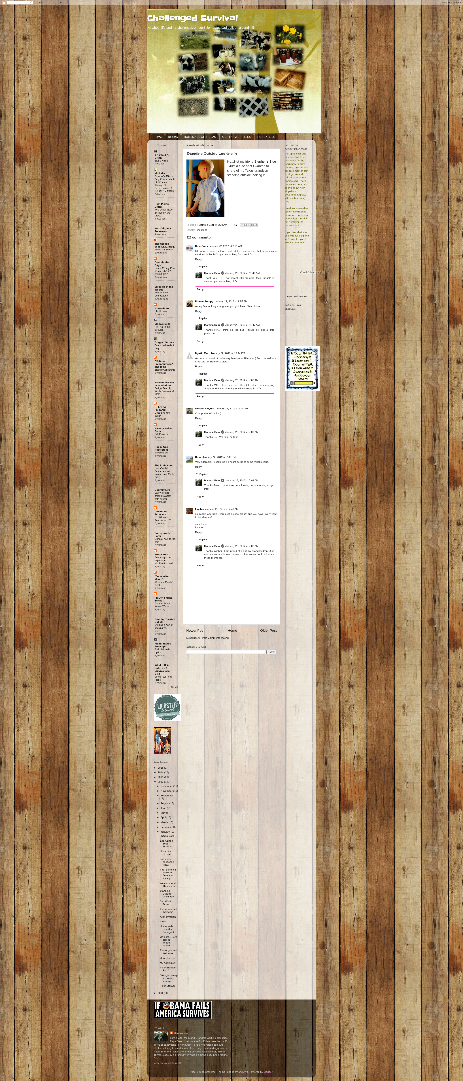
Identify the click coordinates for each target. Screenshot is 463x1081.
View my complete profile (168, 1063)
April (163, 817)
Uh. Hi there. (161, 311)
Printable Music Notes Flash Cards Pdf (164, 474)
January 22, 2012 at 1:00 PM (231, 408)
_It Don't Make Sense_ (163, 599)
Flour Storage (168, 986)
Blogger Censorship (165, 369)
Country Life (162, 490)
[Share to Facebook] (252, 225)
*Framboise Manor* (162, 578)
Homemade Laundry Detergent (167, 929)
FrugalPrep (161, 554)
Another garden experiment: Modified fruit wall (164, 560)
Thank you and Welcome (168, 910)
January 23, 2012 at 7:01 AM (241, 480)
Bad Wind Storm (165, 903)
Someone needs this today (167, 862)
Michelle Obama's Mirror (164, 175)
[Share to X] (249, 225)
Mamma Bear (212, 273)
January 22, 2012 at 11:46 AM (242, 273)
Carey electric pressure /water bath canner (163, 495)
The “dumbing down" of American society (168, 874)
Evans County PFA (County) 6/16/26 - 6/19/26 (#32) (165, 271)
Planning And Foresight (163, 645)
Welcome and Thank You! (168, 884)
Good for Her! (168, 958)
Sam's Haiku (161, 160)
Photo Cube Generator (297, 296)
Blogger (268, 1072)
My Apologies (167, 963)
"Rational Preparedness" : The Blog (165, 364)
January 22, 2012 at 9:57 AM (230, 301)
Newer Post (195, 630)
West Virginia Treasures (163, 230)
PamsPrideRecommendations (164, 384)
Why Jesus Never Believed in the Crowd (164, 212)
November (167, 791)
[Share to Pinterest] (256, 225)
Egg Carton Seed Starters (166, 843)
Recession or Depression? (161, 294)
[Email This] (242, 225)
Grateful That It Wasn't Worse (163, 605)
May (163, 812)
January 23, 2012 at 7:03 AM (241, 546)
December (167, 786)
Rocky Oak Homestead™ (163, 448)
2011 (161, 993)
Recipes (173, 136)
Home (158, 136)
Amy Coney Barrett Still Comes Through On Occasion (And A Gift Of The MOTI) (165, 185)
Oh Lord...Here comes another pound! (168, 941)
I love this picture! (165, 853)
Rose (198, 457)
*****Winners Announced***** (163, 519)
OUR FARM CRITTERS (236, 136)
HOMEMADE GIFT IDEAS (200, 136)
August (165, 803)
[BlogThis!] (245, 225)
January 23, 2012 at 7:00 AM (241, 380)
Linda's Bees (163, 324)
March (165, 822)
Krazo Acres (162, 308)
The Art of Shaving (164, 249)
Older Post (268, 630)
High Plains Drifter (162, 205)
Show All (174, 687)
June (164, 808)
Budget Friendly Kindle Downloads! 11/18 (164, 391)
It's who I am (161, 452)
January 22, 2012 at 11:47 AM (242, 325)
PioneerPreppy (204, 301)
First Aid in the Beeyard (162, 328)
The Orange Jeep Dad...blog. (165, 245)
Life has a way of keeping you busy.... (164, 628)
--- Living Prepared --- (162, 408)
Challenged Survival (192, 18)
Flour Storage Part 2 (168, 969)
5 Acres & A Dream (161, 156)
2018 (161, 767)
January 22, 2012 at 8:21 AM (225, 246)
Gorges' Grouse (164, 342)
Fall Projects (161, 434)
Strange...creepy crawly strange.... (169, 978)
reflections (201, 230)
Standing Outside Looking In (167, 893)
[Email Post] (235, 224)
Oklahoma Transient (161, 513)
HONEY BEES (266, 136)
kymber (199, 509)
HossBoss (201, 246)
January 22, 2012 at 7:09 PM (219, 457)
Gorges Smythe (204, 408)
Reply (198, 259)
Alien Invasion (168, 916)
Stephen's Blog (265, 161)
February (166, 827)
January (166, 831)
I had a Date (167, 836)
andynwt (243, 1072)
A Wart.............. (168, 921)
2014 (161, 772)
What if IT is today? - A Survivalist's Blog (162, 669)
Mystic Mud (202, 353)
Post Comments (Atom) (215, 638)
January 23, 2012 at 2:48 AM (221, 509)
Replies (203, 266)
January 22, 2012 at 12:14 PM (228, 353)
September (167, 795)
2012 (161, 782)
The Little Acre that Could (164, 467)
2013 (161, 777)
